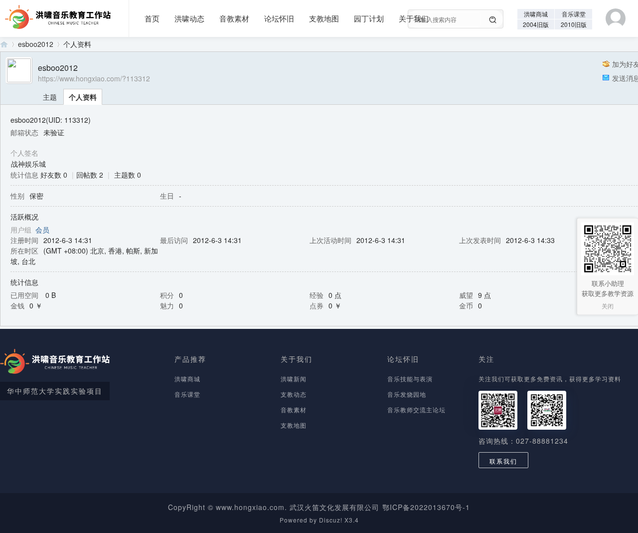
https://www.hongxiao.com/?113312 (94, 78)
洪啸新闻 (294, 378)
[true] (493, 19)
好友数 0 (53, 175)
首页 (152, 18)
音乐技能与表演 (410, 378)
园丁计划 (369, 18)
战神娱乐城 (28, 164)
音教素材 (234, 18)
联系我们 (503, 461)
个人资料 (83, 97)
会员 (42, 230)
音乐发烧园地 (406, 394)
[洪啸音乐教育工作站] (55, 13)
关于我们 (414, 18)
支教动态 (294, 394)
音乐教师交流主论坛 (416, 409)
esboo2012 (35, 44)
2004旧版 (536, 24)
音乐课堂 (574, 13)
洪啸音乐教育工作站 (4, 44)
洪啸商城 (536, 13)
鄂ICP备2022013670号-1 (426, 507)
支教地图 (324, 18)
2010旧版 (574, 24)
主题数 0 (127, 175)
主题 (50, 97)
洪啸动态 (189, 18)
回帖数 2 (89, 175)
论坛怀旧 (279, 18)
